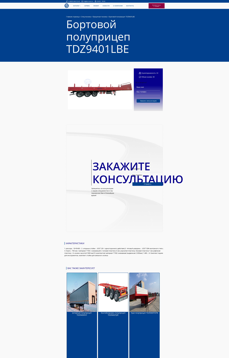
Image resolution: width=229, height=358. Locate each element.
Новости (106, 6)
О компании (118, 6)
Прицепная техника (100, 17)
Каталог (76, 6)
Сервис (87, 6)
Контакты (130, 6)
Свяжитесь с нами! (156, 5)
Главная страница (72, 17)
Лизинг (96, 6)
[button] (73, 1)
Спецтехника (86, 17)
